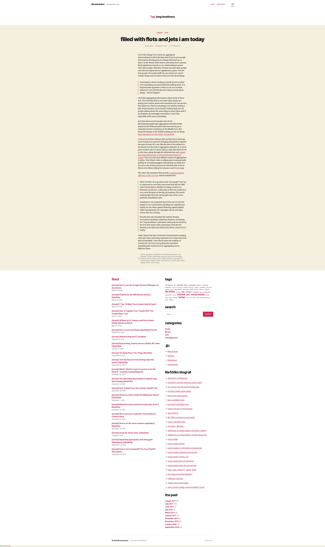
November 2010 (172, 521)
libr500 (196, 289)
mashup (178, 292)
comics (198, 285)
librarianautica (97, 4)
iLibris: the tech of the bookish (180, 409)
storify (183, 260)
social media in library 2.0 (178, 457)
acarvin (142, 254)
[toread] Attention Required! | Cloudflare (129, 337)
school (181, 294)
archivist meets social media (179, 391)
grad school (209, 287)
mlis (183, 292)
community (205, 285)
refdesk (174, 295)
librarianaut (172, 360)
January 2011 (170, 515)
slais (188, 295)
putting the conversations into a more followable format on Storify (161, 155)
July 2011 (169, 504)
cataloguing (192, 285)
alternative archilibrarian (177, 378)
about (213, 4)
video (152, 262)
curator (150, 256)
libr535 (207, 289)
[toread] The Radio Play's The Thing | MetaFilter (132, 353)
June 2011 (169, 507)
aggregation (149, 254)
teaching (175, 297)
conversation (179, 287)
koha (191, 289)
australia (180, 285)
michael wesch (145, 260)
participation (206, 292)
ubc (187, 297)
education (202, 287)
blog (185, 285)
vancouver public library (203, 297)
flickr (169, 256)
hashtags (167, 289)
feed (115, 279)
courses (190, 287)
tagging (142, 262)
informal (172, 289)
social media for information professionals (185, 448)
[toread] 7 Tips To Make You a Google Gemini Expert (134, 304)
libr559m (169, 258)
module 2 (196, 292)
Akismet (9, 545)
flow (172, 256)
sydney (166, 297)
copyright (185, 287)
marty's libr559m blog (177, 422)
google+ (171, 356)
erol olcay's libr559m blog (178, 404)
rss (170, 260)
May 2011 (169, 510)
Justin (151, 46)
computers (168, 287)
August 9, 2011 (162, 46)
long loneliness (177, 258)
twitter (148, 262)
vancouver (192, 297)
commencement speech (169, 254)
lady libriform (173, 413)
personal (166, 260)
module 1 (188, 292)
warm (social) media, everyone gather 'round (186, 487)
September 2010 (172, 527)
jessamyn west (145, 258)
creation (196, 287)
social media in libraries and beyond (182, 452)
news (158, 260)
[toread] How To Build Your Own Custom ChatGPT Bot (135, 388)
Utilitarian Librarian (175, 478)
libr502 (201, 289)
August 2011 (170, 501)
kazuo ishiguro (161, 258)
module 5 (153, 260)
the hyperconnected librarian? (180, 474)
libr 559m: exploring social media (181, 417)
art (175, 285)
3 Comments (176, 46)
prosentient (168, 295)
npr (162, 260)
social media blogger (176, 444)
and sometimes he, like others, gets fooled (156, 134)
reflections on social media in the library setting (187, 431)
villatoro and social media (178, 483)
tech (166, 32)
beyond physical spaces (177, 396)
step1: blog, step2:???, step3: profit (182, 470)
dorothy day (156, 256)
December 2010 (172, 518)
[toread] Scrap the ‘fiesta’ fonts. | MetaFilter (130, 433)
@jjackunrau (173, 351)
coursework (221, 4)
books (167, 329)
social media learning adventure (181, 461)
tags (170, 297)
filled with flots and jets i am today (162, 39)
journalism (153, 258)
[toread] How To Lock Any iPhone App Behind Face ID (134, 330)
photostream (173, 364)
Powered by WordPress (138, 540)
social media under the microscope (182, 465)
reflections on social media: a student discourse (187, 435)
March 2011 (170, 513)
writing (157, 262)
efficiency (164, 256)
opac (201, 292)
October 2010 (171, 524)
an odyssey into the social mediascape (183, 387)
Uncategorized (171, 338)
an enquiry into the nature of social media (185, 382)
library (160, 32)
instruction (186, 289)
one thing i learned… (176, 426)
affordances (169, 285)
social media (176, 260)
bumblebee (157, 254)
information (178, 256)
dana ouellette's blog (176, 400)
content (174, 287)
